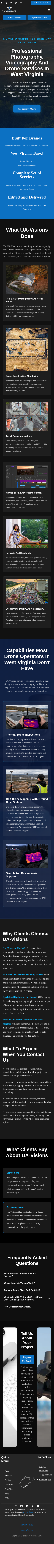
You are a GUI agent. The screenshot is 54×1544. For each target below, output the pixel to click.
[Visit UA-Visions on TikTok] (16, 2)
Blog (7, 1493)
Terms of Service (27, 1530)
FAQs (7, 1498)
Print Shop (9, 1489)
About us (8, 1475)
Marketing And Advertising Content (24, 493)
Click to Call (40, 3)
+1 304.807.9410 (45, 1475)
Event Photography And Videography (25, 609)
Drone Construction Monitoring (22, 376)
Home (7, 1471)
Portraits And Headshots (18, 553)
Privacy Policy (27, 1524)
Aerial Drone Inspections (19, 436)
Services (8, 1480)
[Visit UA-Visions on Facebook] (1, 2)
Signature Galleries (39, 17)
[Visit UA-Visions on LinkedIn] (11, 2)
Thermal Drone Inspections (23, 734)
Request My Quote (27, 108)
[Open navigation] (49, 9)
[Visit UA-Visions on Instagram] (6, 2)
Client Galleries (14, 17)
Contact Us (9, 1484)
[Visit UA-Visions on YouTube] (20, 2)
